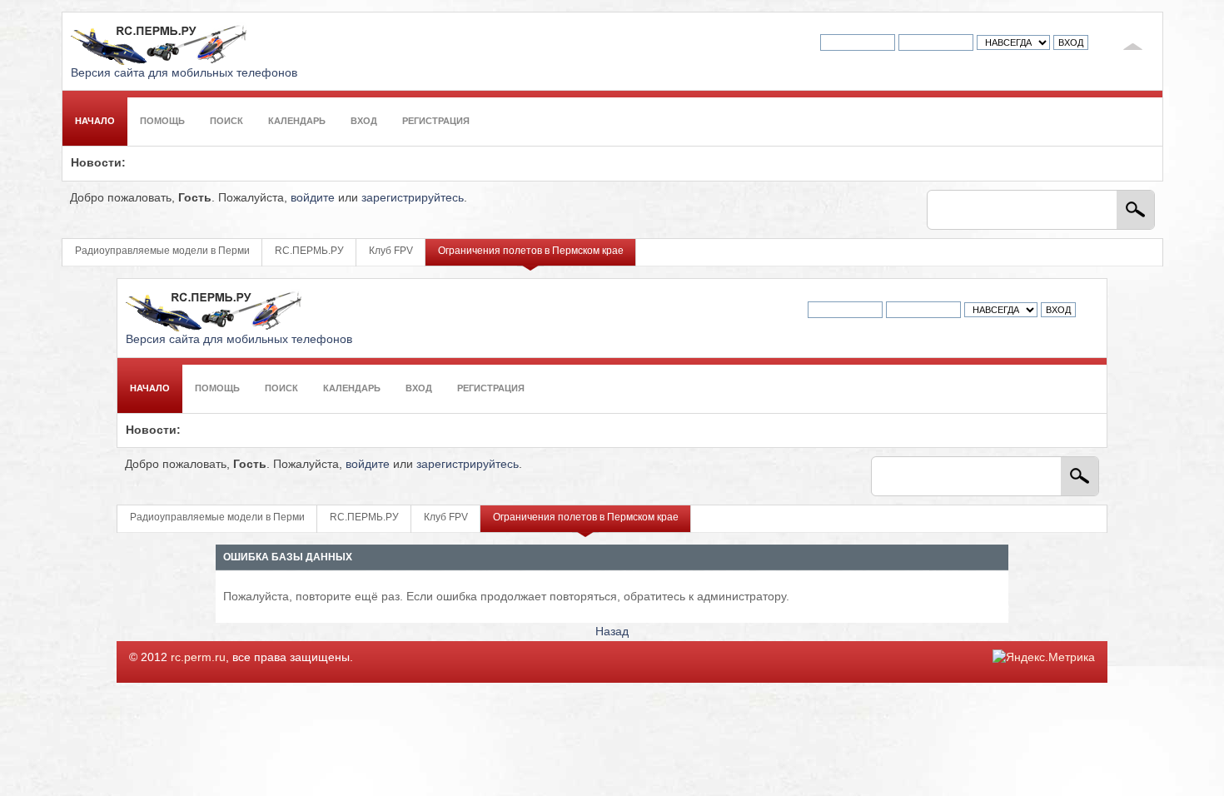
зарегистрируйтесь (412, 198)
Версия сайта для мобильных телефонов (184, 73)
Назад (612, 631)
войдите (313, 198)
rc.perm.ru (198, 657)
